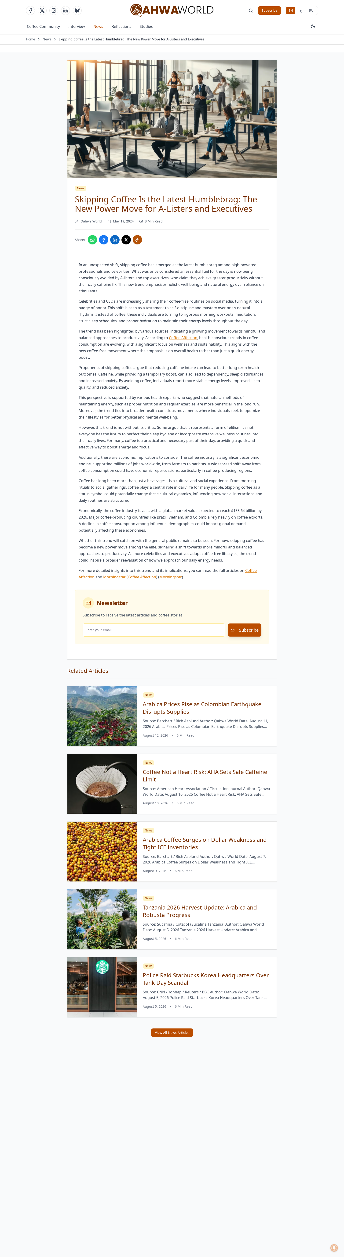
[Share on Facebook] (103, 239)
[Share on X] (126, 239)
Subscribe (269, 10)
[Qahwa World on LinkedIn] (65, 10)
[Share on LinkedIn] (115, 239)
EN (291, 10)
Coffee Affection (142, 577)
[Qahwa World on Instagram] (53, 10)
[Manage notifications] (334, 1248)
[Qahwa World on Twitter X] (42, 10)
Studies (146, 26)
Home (30, 39)
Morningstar (114, 577)
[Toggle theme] (313, 26)
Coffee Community (43, 26)
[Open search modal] (251, 10)
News (98, 26)
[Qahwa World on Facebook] (30, 10)
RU (311, 10)
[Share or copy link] (137, 239)
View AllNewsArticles (172, 1032)
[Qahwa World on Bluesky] (77, 10)
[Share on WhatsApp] (92, 239)
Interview (76, 26)
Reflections (121, 26)
